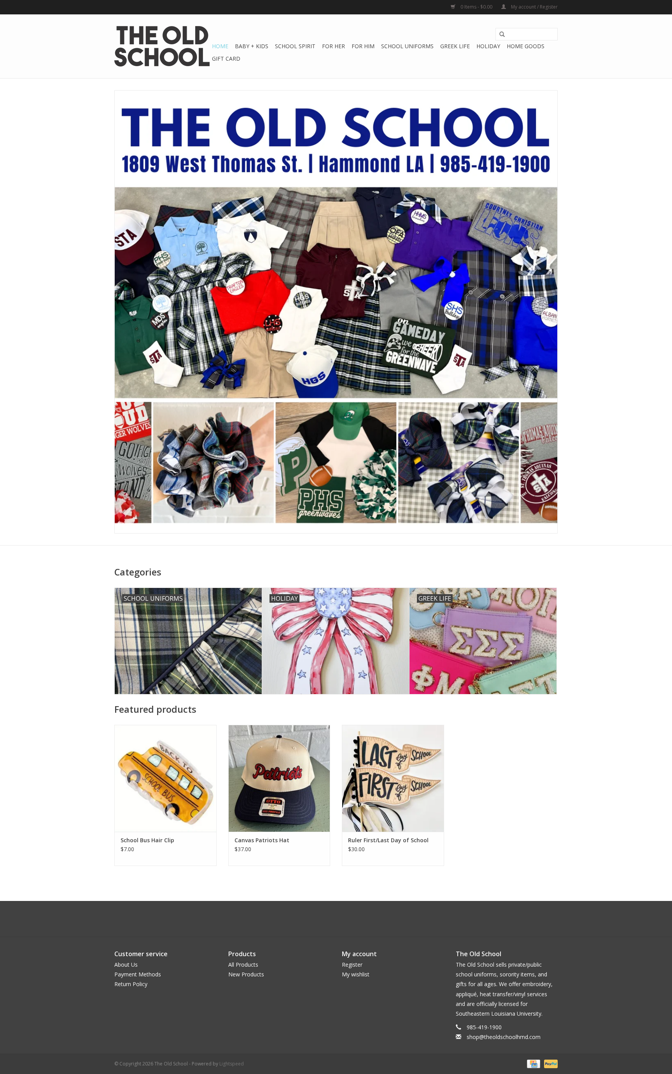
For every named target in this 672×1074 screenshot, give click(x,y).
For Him (363, 46)
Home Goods (525, 46)
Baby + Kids (251, 46)
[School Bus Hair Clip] (165, 778)
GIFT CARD (226, 58)
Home (220, 46)
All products (243, 964)
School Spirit (295, 46)
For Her (333, 46)
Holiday (488, 46)
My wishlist (355, 974)
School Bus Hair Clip (147, 840)
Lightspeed (231, 1063)
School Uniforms (407, 46)
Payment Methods (137, 974)
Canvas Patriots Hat (261, 840)
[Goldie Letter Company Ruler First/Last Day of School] (393, 778)
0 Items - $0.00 (476, 6)
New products (246, 974)
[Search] (502, 34)
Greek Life (455, 46)
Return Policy (130, 984)
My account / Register (534, 6)
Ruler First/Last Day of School (388, 840)
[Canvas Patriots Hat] (279, 778)
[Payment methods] (532, 1063)
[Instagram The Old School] (350, 919)
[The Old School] (162, 46)
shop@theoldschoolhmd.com (504, 1037)
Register (352, 964)
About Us (126, 964)
